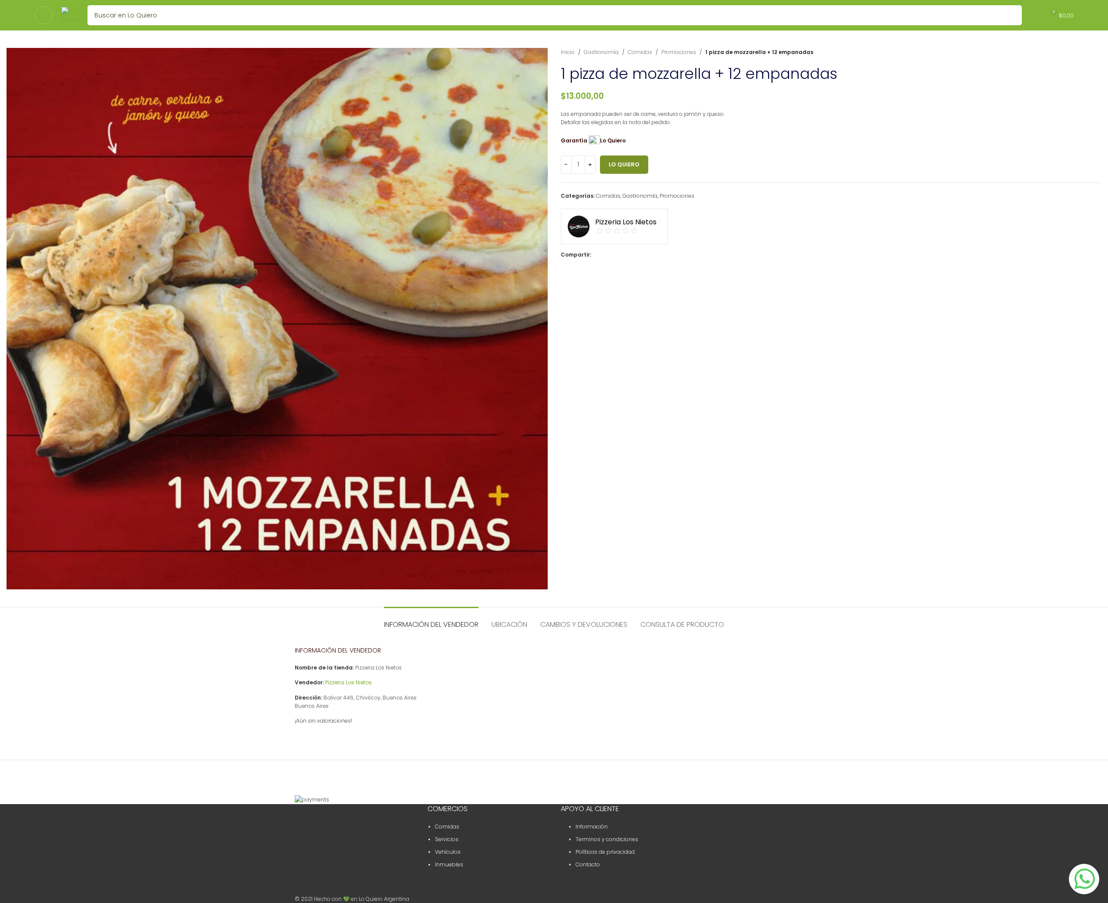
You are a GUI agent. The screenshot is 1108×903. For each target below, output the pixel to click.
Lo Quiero (624, 164)
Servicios (446, 839)
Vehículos (448, 852)
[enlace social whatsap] (628, 254)
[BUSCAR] (1012, 15)
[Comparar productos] (1034, 15)
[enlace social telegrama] (638, 254)
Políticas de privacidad (605, 852)
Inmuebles (449, 864)
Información (592, 826)
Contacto (588, 864)
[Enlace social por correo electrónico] (617, 254)
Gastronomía (601, 52)
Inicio (568, 52)
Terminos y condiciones (607, 839)
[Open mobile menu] (43, 15)
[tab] (431, 620)
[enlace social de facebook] (596, 254)
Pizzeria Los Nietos (348, 682)
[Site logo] (70, 14)
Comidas (640, 52)
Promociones (678, 52)
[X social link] (607, 254)
